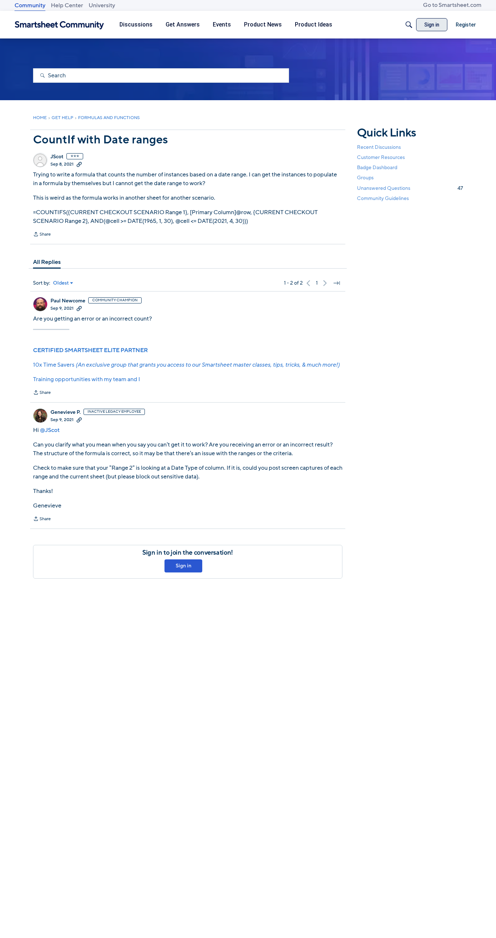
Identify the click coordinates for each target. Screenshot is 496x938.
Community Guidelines (383, 198)
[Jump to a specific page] (336, 283)
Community (30, 5)
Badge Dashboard (377, 167)
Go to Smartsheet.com (452, 5)
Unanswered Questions (410, 188)
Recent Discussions (379, 147)
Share (42, 234)
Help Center (67, 5)
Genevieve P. (65, 412)
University (102, 5)
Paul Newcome (67, 301)
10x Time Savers (186, 365)
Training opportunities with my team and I (86, 379)
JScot (57, 157)
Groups (365, 178)
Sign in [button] (183, 565)
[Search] (408, 24)
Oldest (61, 283)
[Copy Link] (79, 164)
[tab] (47, 262)
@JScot (50, 430)
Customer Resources (381, 157)
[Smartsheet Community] (59, 25)
